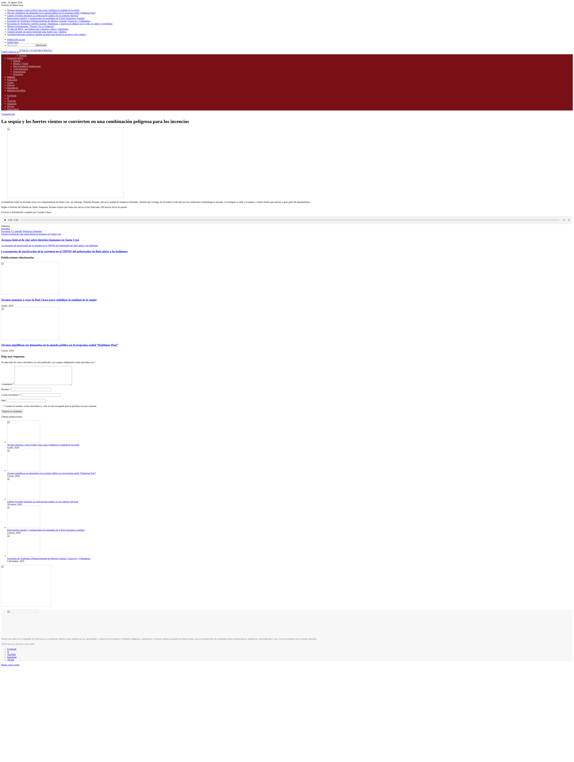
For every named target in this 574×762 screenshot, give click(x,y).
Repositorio (12, 88)
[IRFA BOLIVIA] (10, 52)
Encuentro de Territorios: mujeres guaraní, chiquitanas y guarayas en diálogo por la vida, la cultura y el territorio (59, 23)
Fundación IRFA (15, 58)
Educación (12, 79)
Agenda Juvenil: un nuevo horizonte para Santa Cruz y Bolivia (36, 31)
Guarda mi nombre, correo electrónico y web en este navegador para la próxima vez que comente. (51, 406)
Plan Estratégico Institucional (27, 66)
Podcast (10, 85)
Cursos (10, 82)
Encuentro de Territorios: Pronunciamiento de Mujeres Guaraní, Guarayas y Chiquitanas (48, 21)
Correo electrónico (10, 395)
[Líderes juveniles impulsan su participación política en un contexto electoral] (23, 499)
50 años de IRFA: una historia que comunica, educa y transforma (37, 29)
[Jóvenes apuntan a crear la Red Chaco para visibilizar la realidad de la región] (30, 294)
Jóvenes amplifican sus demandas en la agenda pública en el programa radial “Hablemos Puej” (51, 13)
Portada (23, 55)
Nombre (6, 389)
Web (3, 400)
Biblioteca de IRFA (16, 90)
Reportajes (18, 74)
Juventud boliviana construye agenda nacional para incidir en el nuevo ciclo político (46, 34)
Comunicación (8, 114)
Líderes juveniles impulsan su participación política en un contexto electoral (42, 15)
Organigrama (19, 71)
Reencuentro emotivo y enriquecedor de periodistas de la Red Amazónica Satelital (45, 18)
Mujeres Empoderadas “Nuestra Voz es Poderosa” (30, 26)
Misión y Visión (20, 63)
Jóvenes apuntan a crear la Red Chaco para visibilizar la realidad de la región (43, 10)
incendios (5, 228)
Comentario (7, 384)
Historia (17, 61)
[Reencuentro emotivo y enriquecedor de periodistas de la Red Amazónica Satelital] (23, 527)
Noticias (11, 77)
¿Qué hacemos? (20, 69)
